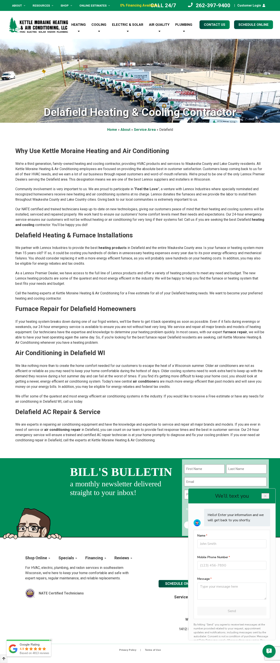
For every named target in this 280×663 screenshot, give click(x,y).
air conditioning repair (62, 430)
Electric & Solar (127, 25)
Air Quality (159, 25)
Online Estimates (93, 5)
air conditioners (146, 381)
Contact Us (214, 25)
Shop (65, 5)
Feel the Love (146, 189)
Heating (78, 25)
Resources (41, 5)
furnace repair (235, 332)
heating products (112, 248)
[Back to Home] (38, 25)
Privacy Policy (127, 650)
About (17, 5)
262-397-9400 (213, 5)
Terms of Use (153, 650)
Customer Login (249, 5)
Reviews (121, 558)
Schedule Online (180, 584)
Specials (66, 558)
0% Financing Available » (140, 5)
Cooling (98, 25)
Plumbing (183, 25)
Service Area (145, 130)
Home (112, 130)
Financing (94, 558)
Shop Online (36, 558)
